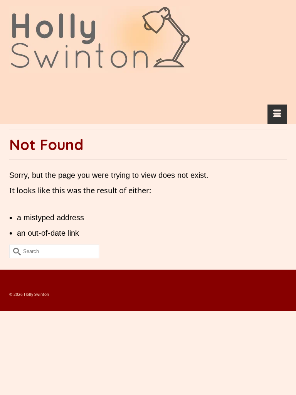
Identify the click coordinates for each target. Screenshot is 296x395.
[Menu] (277, 114)
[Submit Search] (15, 251)
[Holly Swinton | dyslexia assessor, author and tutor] (148, 39)
